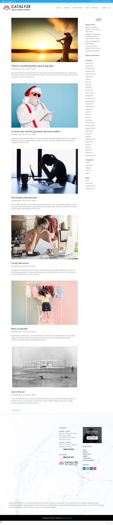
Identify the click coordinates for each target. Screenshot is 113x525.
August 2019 (89, 142)
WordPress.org (89, 188)
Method (66, 8)
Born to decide (19, 328)
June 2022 (88, 82)
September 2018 (90, 155)
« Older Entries (15, 410)
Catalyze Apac (17, 69)
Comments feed (90, 186)
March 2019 (88, 152)
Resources (88, 170)
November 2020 (90, 128)
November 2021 (90, 101)
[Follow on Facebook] (91, 468)
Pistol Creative (67, 518)
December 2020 (90, 125)
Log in (87, 180)
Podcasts (88, 168)
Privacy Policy (87, 458)
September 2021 (90, 106)
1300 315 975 (68, 449)
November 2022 (90, 71)
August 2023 (89, 63)
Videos (87, 173)
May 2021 (88, 117)
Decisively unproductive (24, 197)
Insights (85, 456)
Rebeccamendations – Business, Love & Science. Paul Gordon (93, 29)
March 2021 (88, 120)
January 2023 (89, 66)
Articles (33, 69)
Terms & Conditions (88, 460)
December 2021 (90, 98)
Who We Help (77, 8)
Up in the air (18, 391)
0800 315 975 (68, 457)
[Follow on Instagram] (94, 468)
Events (87, 8)
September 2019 (90, 139)
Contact (104, 8)
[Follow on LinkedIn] (84, 468)
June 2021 (88, 114)
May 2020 (88, 136)
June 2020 (88, 133)
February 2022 (89, 93)
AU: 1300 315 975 (95, 1)
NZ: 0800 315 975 (106, 1)
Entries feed (89, 183)
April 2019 (88, 150)
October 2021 (89, 104)
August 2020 (89, 131)
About (58, 8)
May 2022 (88, 85)
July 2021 (88, 112)
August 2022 (89, 77)
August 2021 (89, 109)
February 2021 (89, 123)
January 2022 (89, 95)
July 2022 (88, 79)
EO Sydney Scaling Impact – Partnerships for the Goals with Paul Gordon (93, 36)
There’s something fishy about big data (32, 65)
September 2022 (90, 74)
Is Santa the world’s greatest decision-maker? (36, 131)
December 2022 (90, 68)
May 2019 (88, 147)
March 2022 (88, 90)
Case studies (89, 165)
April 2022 (88, 87)
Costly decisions (20, 263)
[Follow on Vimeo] (87, 468)
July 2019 (88, 144)
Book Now (92, 438)
